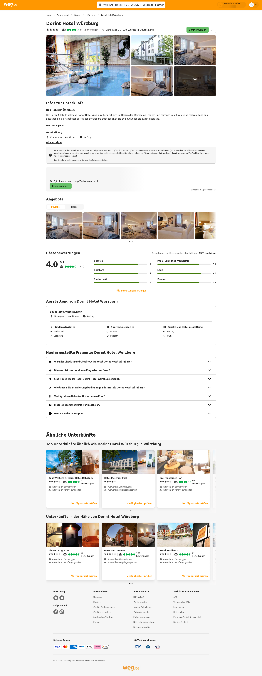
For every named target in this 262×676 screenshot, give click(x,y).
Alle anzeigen (54, 142)
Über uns (97, 597)
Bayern (77, 15)
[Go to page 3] (132, 241)
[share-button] (212, 29)
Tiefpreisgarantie (141, 612)
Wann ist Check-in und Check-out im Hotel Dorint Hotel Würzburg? (93, 361)
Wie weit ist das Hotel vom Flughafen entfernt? (82, 370)
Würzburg (108, 5)
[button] (88, 65)
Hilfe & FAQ (138, 597)
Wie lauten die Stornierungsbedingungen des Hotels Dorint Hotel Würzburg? (99, 387)
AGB (175, 597)
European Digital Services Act (187, 617)
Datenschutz (179, 612)
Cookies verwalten (102, 612)
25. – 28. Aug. (132, 5)
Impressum (178, 607)
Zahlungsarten (140, 602)
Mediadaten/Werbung (103, 617)
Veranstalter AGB (181, 602)
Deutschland (63, 15)
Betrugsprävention (142, 627)
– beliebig (118, 5)
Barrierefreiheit (180, 622)
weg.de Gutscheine (142, 607)
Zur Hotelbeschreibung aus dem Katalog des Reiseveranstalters (81, 160)
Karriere (97, 602)
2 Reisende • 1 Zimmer (153, 5)
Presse (96, 622)
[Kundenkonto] (254, 5)
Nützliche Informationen (144, 622)
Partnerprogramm (141, 617)
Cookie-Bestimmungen (104, 607)
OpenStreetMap (209, 190)
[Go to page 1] (129, 241)
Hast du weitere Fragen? (68, 413)
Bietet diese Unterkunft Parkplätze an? (77, 404)
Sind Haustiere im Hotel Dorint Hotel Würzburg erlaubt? (87, 379)
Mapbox (195, 190)
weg (49, 15)
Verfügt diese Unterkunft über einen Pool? (79, 396)
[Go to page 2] (131, 510)
